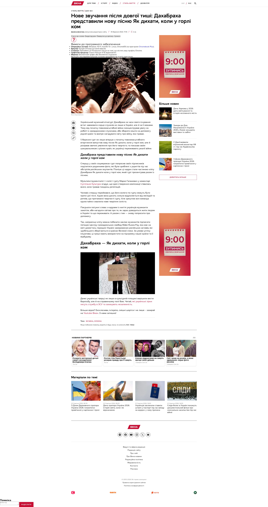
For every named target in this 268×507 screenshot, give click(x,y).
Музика (89, 321)
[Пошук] (195, 3)
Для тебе (91, 3)
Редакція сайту (134, 450)
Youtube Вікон (91, 313)
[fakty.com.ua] (113, 493)
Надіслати (26, 504)
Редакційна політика (134, 460)
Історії (104, 3)
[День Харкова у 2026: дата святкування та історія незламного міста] (165, 113)
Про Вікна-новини (134, 456)
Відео (115, 3)
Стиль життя (129, 3)
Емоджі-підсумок (90, 36)
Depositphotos (79, 115)
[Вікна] (77, 3)
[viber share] (73, 133)
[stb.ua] (73, 493)
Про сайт (134, 453)
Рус (189, 3)
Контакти (134, 466)
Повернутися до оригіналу (105, 36)
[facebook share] (73, 123)
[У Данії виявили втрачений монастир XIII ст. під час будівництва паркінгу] (165, 147)
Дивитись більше (178, 177)
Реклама (134, 469)
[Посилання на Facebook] (125, 434)
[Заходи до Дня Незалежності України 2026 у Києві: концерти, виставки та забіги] (165, 130)
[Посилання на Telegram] (120, 434)
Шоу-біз (89, 11)
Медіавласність (134, 463)
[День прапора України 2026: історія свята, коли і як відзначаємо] (118, 391)
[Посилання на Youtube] (131, 434)
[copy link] (73, 138)
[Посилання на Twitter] (142, 434)
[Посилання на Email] (148, 434)
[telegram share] (73, 128)
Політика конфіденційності (134, 486)
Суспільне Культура (91, 184)
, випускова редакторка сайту (89, 32)
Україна (98, 321)
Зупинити (117, 36)
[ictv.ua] (155, 493)
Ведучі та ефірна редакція (134, 447)
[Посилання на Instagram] (137, 434)
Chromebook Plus (146, 47)
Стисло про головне (77, 36)
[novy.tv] (195, 493)
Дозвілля (144, 3)
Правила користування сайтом (134, 482)
